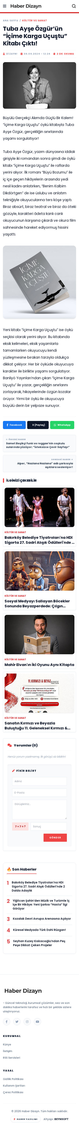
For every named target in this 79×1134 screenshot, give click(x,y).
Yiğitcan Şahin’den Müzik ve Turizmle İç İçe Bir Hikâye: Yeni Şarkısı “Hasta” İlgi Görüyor (41, 905)
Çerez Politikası (13, 1092)
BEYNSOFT (61, 1119)
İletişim (7, 1051)
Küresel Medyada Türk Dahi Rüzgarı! (39, 930)
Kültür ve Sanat (34, 20)
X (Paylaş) (38, 424)
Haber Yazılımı (27, 1119)
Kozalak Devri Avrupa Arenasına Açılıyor (42, 919)
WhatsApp (64, 424)
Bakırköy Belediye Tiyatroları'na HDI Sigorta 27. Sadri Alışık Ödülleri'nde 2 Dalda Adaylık (38, 886)
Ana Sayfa (10, 20)
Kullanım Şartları (14, 1085)
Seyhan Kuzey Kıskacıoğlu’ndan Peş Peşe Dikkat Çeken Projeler (39, 943)
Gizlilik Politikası (13, 1079)
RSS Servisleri (11, 1058)
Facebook (16, 424)
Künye (7, 1044)
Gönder (55, 837)
